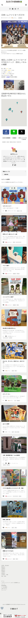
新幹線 (18, 210)
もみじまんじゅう (7, 206)
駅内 (20, 496)
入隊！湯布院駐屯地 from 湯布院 (11, 455)
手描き (18, 273)
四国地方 (3, 573)
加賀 (14, 242)
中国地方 (3, 571)
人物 (8, 142)
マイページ (3, 590)
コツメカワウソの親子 (8, 297)
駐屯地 (8, 464)
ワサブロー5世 (12, 210)
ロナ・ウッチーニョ (13, 463)
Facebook (6, 133)
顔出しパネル (13, 142)
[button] (9, 110)
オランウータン (6, 394)
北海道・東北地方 (5, 565)
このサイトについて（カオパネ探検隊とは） (10, 582)
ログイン (15, 182)
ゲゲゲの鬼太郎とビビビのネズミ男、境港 (13, 488)
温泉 (13, 527)
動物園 (14, 273)
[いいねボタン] (2, 608)
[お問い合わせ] (15, 9)
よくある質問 (4, 587)
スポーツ (19, 142)
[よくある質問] (10, 9)
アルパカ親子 (6, 265)
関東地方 (3, 567)
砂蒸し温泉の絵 (6, 519)
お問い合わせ (20, 156)
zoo (15, 400)
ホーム (2, 581)
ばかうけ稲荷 (6, 424)
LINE (14, 133)
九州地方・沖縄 (4, 574)
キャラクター (5, 337)
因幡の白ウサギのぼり (8, 551)
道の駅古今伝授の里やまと (9, 328)
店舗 (13, 370)
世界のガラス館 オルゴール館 (10, 234)
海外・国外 (3, 576)
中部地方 (3, 568)
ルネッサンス (18, 242)
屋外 (16, 370)
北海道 (20, 17)
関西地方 (3, 570)
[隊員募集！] (12, 9)
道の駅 (4, 142)
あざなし (15, 17)
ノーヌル (9, 431)
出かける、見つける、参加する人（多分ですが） (13, 362)
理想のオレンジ (12, 336)
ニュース (3, 584)
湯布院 (4, 464)
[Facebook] (18, 9)
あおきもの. (9, 242)
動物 (17, 305)
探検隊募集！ (4, 585)
